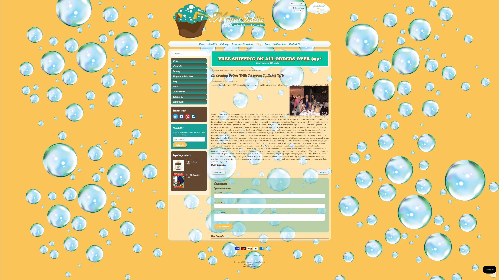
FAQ (255, 255)
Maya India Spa (221, 70)
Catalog (224, 44)
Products (238, 255)
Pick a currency (298, 8)
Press (267, 44)
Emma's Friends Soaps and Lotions (293, 125)
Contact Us (294, 44)
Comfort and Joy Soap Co (266, 132)
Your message (219, 212)
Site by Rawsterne (249, 264)
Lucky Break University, (234, 117)
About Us (212, 44)
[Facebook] (181, 116)
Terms (247, 255)
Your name (218, 192)
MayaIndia (249, 262)
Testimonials (279, 44)
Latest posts (178, 101)
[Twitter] (175, 116)
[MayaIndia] (217, 36)
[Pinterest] (187, 116)
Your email (218, 202)
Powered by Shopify (249, 266)
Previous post (218, 172)
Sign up (301, 3)
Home (202, 44)
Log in (293, 3)
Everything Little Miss (284, 140)
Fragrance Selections (242, 44)
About (262, 255)
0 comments (233, 81)
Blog (258, 44)
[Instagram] (193, 116)
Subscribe (180, 145)
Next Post (322, 172)
